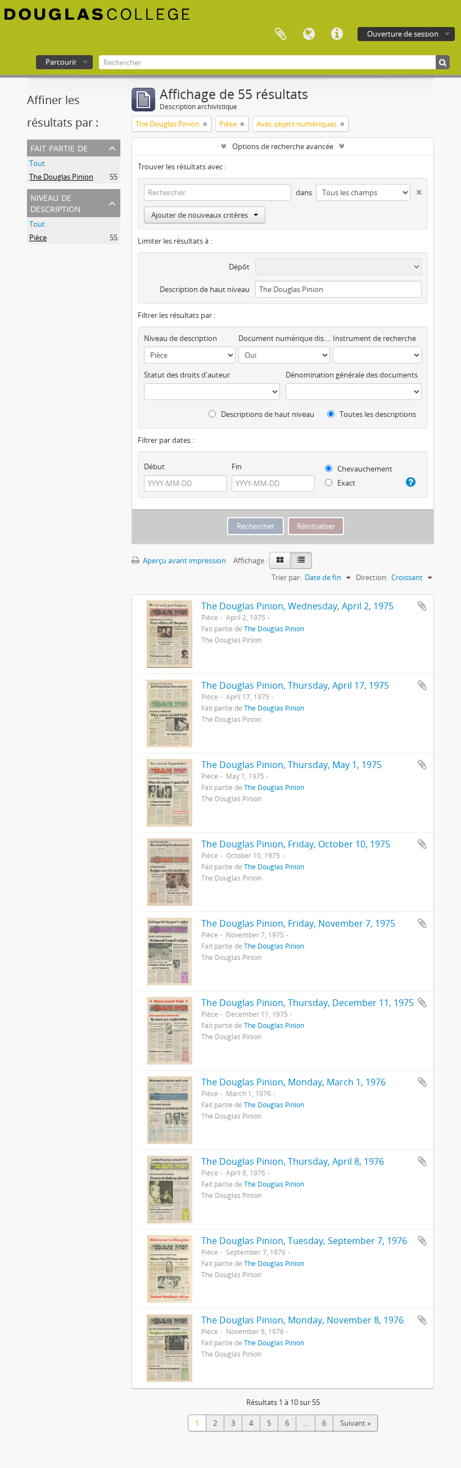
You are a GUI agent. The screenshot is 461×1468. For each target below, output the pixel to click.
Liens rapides (337, 34)
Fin (237, 466)
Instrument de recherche (374, 338)
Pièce (38, 237)
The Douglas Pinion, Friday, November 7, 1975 (298, 923)
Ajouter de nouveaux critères (199, 215)
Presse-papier (280, 34)
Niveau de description (55, 202)
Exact (345, 483)
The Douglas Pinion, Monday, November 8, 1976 (302, 1320)
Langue (309, 34)
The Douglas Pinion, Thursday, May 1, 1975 (291, 764)
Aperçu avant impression (183, 560)
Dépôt (239, 267)
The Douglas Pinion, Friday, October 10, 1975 (295, 844)
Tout (37, 163)
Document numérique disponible (284, 338)
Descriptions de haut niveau (266, 414)
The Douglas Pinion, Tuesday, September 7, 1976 (304, 1240)
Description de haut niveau (205, 289)
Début (154, 466)
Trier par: (286, 577)
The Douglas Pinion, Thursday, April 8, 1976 (292, 1161)
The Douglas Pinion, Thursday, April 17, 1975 (295, 685)
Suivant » (355, 1423)
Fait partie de (59, 147)
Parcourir (61, 62)
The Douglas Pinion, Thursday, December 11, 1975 (307, 1002)
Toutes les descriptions (377, 414)
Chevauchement (364, 469)
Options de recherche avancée (282, 146)
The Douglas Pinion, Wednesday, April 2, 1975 (297, 606)
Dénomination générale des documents (352, 375)
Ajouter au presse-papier (422, 606)
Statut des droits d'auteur (187, 375)
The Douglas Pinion (61, 177)
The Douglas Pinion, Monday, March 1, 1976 (293, 1082)
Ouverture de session (403, 34)
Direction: (372, 577)
